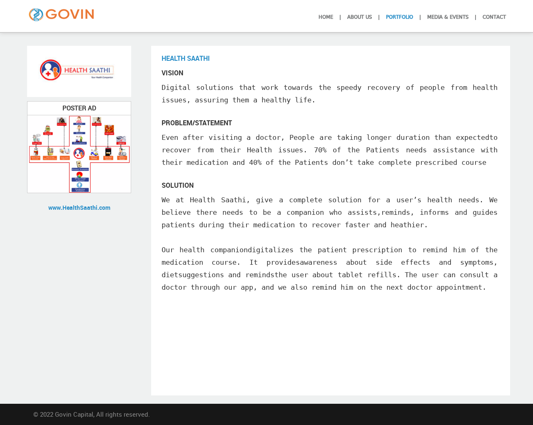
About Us (359, 16)
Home (326, 16)
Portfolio (399, 16)
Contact (494, 16)
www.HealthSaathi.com (79, 207)
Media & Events (447, 16)
